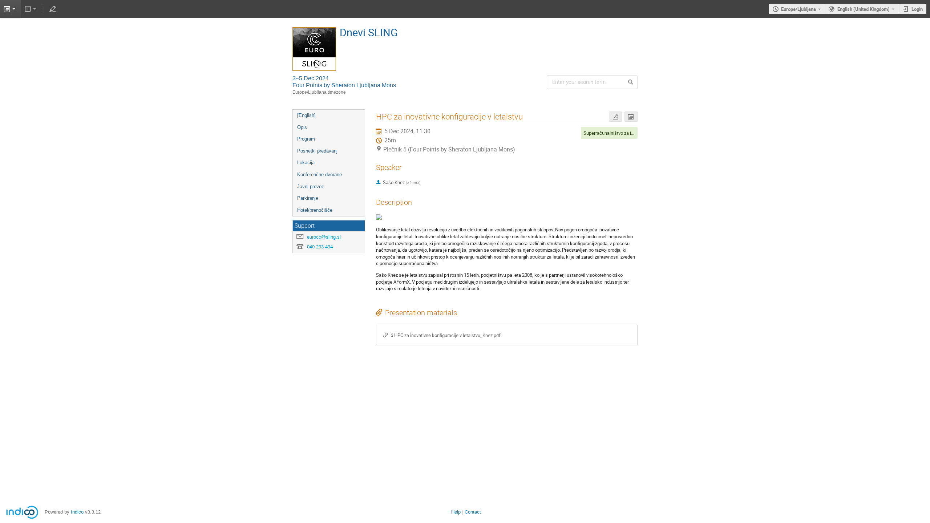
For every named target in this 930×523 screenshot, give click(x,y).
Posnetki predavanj (317, 151)
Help (456, 512)
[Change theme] (31, 9)
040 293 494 (320, 247)
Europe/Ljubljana (798, 9)
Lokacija (306, 162)
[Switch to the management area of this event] (52, 9)
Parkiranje (307, 198)
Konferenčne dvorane (319, 174)
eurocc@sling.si (324, 237)
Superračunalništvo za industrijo (616, 133)
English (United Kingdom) (863, 9)
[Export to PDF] (615, 117)
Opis (302, 127)
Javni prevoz (310, 186)
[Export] (10, 9)
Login (917, 9)
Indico (77, 512)
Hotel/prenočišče (314, 210)
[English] (306, 115)
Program (306, 139)
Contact (473, 512)
